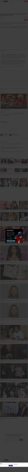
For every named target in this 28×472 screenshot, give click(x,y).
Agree (10, 465)
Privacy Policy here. (16, 464)
